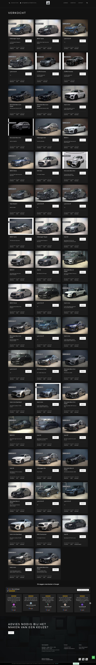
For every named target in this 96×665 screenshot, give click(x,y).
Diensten (73, 2)
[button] (6, 603)
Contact (80, 2)
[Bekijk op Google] (14, 605)
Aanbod (66, 2)
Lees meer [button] (13, 602)
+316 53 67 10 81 (14, 2)
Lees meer (56, 663)
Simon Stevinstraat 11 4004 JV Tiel (83, 648)
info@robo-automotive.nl (29, 2)
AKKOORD (76, 663)
